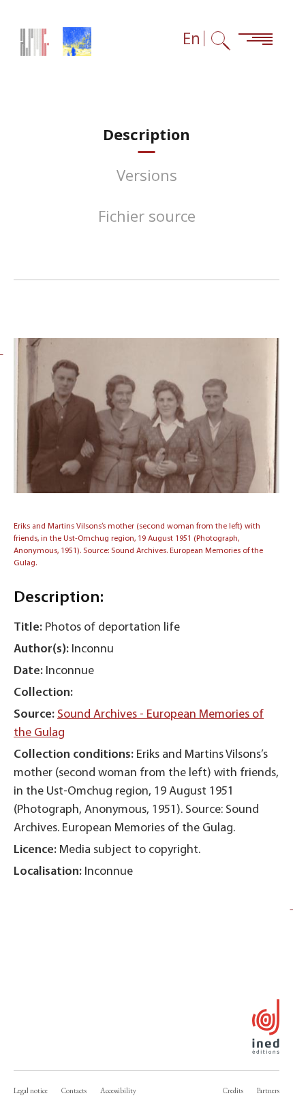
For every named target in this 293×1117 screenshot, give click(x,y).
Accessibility (118, 1090)
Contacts (74, 1090)
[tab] (146, 134)
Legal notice (31, 1090)
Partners (268, 1090)
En (191, 38)
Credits (233, 1090)
